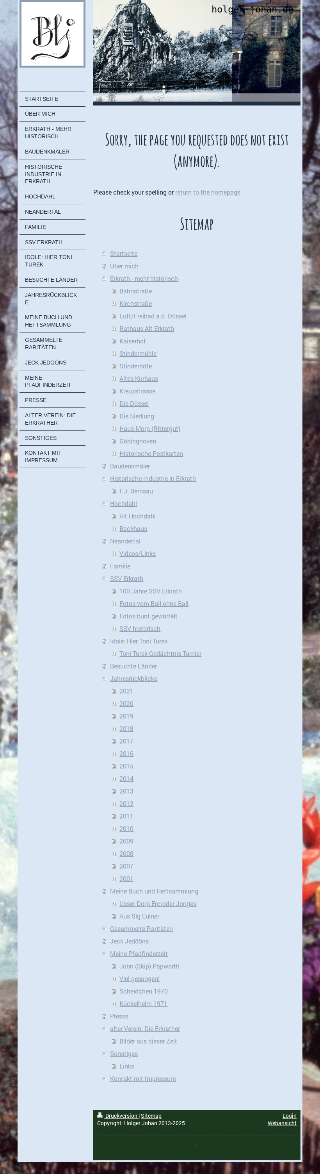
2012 (126, 803)
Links (126, 1066)
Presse (119, 1016)
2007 (126, 866)
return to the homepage (207, 192)
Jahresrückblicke (133, 678)
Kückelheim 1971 (143, 1003)
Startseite (123, 253)
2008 (126, 853)
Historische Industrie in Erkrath (153, 478)
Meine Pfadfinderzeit (139, 953)
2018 (126, 728)
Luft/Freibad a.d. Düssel (153, 316)
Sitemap (151, 1115)
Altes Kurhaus (138, 378)
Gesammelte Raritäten (141, 928)
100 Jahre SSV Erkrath (150, 591)
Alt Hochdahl (137, 516)
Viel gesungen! (139, 978)
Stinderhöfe (135, 366)
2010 (126, 828)
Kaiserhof (132, 341)
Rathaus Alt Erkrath (146, 328)
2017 (126, 741)
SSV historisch (139, 628)
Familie (120, 566)
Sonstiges (124, 1053)
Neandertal (125, 541)
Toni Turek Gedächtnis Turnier (160, 653)
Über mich (124, 266)
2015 (126, 766)
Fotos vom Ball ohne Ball (153, 603)
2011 (126, 816)
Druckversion (121, 1115)
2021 (126, 691)
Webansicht (282, 1123)
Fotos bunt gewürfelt (148, 616)
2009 (126, 841)
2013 (126, 791)
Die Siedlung (136, 416)
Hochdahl (123, 503)
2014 (126, 778)
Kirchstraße (135, 303)
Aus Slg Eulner (139, 916)
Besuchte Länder (133, 666)
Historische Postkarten (151, 453)
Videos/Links (137, 553)
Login (290, 1115)
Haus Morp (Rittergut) (149, 428)
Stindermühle (137, 353)
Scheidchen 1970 (143, 991)
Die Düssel (134, 403)
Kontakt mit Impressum (143, 1078)
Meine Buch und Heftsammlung (154, 891)
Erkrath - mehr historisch (144, 278)
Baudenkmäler (130, 466)
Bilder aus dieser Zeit (148, 1041)
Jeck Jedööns (129, 941)
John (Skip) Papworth (149, 966)
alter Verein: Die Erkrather (145, 1028)
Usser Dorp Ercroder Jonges (157, 903)
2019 (126, 716)
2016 (126, 753)
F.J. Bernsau (136, 491)
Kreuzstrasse (137, 391)
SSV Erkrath (126, 578)
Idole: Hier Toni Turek (138, 641)
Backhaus (133, 528)
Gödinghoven (137, 441)
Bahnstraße (135, 291)
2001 (126, 878)
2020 (126, 703)
